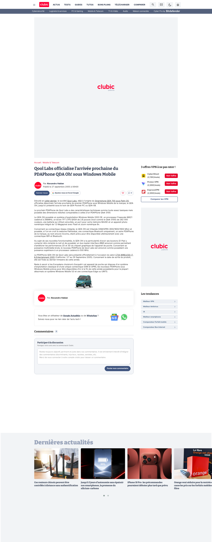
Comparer (139, 5)
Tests (67, 5)
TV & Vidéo (113, 11)
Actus (56, 5)
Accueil (37, 163)
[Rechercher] (152, 5)
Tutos (89, 5)
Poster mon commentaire (117, 368)
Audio (125, 11)
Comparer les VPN (159, 199)
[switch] (169, 5)
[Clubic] (44, 5)
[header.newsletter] (161, 5)
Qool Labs (72, 201)
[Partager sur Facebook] (206, 521)
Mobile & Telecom (95, 11)
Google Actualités (71, 316)
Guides (78, 5)
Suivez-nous (42, 193)
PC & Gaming (77, 11)
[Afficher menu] (34, 5)
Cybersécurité (38, 11)
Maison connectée (141, 11)
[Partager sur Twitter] (206, 529)
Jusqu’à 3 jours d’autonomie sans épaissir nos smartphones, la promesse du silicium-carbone (102, 485)
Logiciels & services (58, 11)
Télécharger (122, 5)
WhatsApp (92, 316)
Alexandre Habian (55, 184)
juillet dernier (51, 201)
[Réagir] (123, 193)
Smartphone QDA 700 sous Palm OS (112, 201)
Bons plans (104, 5)
